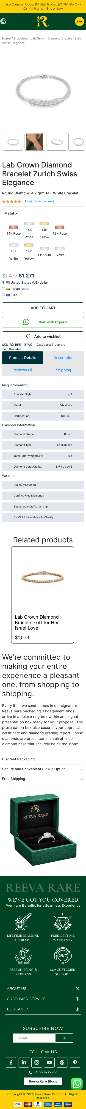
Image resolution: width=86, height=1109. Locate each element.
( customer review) (38, 201)
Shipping (63, 370)
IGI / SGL (43, 416)
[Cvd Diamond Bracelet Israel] (42, 577)
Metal (9, 213)
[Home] (43, 21)
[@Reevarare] (49, 1062)
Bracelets (21, 38)
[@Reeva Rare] (62, 1062)
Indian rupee (19, 288)
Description (63, 357)
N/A (43, 394)
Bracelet (15, 349)
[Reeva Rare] (36, 1062)
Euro (13, 295)
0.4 (43, 456)
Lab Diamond (43, 445)
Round (43, 434)
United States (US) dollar (29, 282)
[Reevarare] (24, 1062)
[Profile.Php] (11, 1062)
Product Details (22, 357)
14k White (43, 405)
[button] (14, 231)
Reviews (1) (22, 370)
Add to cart (43, 308)
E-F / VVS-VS (43, 466)
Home (6, 38)
